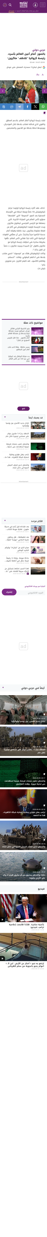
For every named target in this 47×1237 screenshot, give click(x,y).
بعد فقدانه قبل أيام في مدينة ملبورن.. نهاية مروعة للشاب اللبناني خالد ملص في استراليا (16, 528)
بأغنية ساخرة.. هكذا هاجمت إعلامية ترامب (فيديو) (26, 926)
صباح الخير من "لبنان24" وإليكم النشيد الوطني (17, 549)
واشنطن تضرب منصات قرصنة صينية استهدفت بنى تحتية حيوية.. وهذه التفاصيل (17, 445)
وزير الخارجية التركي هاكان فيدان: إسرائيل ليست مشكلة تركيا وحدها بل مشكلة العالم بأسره (19, 332)
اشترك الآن (11, 11)
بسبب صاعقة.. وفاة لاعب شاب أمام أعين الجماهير (19, 348)
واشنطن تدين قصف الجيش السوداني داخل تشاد (18, 466)
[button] (2, 90)
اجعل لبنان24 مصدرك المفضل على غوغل (24, 67)
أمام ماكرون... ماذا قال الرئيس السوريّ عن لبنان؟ (18, 339)
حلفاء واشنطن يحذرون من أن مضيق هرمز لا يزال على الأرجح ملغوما (24, 876)
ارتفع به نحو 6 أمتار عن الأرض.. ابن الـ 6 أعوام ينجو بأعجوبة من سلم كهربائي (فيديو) (25, 966)
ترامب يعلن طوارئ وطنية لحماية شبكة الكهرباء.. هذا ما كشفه (17, 456)
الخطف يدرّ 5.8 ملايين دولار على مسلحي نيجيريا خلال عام (17, 435)
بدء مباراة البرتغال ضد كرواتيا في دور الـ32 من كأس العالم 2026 (19, 359)
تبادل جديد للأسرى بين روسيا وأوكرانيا (17, 424)
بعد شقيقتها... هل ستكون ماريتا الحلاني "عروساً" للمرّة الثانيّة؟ (18, 538)
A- (43, 75)
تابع (23, 408)
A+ (37, 75)
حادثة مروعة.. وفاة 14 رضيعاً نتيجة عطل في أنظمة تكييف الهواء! (17, 559)
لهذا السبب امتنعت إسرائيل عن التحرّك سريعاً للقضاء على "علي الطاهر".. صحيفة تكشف (16, 570)
